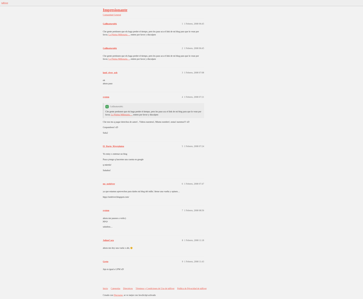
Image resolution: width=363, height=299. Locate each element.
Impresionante (115, 10)
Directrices (128, 288)
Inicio (105, 288)
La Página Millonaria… (119, 34)
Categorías (115, 288)
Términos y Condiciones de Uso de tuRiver (155, 288)
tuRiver (4, 3)
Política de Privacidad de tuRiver (192, 288)
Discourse (118, 295)
